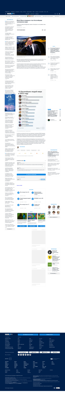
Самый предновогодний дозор (25, 199)
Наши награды (7, 342)
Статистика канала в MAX (9, 348)
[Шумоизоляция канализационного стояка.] (33, 194)
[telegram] (19, 355)
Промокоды (54, 248)
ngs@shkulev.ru (15, 382)
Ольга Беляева (22, 146)
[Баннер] (30, 16)
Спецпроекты (51, 345)
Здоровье (19, 348)
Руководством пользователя (36, 379)
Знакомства (54, 204)
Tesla (38, 150)
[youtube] (30, 355)
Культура (30, 341)
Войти (20, 179)
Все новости (10, 19)
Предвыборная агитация (9, 347)
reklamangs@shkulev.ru (36, 376)
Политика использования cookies (37, 383)
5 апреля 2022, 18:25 (19, 27)
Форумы (31, 189)
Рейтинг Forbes (23, 150)
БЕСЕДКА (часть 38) (38, 198)
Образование (31, 348)
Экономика (51, 344)
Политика (40, 341)
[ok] (23, 355)
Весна (19, 341)
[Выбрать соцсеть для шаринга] (45, 30)
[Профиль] (59, 14)
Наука (30, 345)
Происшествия (41, 342)
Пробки (32, 13)
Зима (30, 338)
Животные (19, 347)
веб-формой (19, 383)
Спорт (50, 338)
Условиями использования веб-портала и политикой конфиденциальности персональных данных (45, 380)
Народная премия (52, 347)
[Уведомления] (57, 14)
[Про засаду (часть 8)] (18, 194)
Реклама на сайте (8, 338)
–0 (44, 166)
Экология (50, 342)
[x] (28, 355)
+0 (42, 166)
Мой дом (30, 344)
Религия (40, 347)
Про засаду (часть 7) (24, 204)
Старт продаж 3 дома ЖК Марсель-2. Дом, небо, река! (9, 117)
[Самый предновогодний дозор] (18, 200)
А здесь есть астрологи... (37, 205)
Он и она (40, 338)
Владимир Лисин (34, 150)
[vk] (21, 355)
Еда (18, 345)
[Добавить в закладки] (42, 30)
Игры (31, 211)
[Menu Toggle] (6, 14)
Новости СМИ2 (19, 185)
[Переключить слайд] (44, 216)
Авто (18, 338)
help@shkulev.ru (11, 383)
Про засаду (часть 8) (24, 192)
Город (19, 342)
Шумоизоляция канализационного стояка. (38, 193)
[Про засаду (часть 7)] (18, 206)
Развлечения (41, 345)
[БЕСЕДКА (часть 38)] (33, 200)
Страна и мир (51, 341)
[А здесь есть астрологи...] (33, 206)
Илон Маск (28, 150)
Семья (40, 348)
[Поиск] (55, 14)
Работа (40, 344)
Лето (30, 342)
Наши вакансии (7, 344)
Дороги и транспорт (21, 344)
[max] (25, 355)
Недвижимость (31, 347)
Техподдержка (7, 345)
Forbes (18, 150)
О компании (7, 341)
